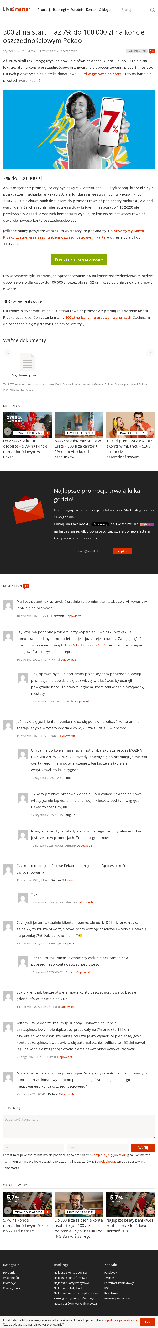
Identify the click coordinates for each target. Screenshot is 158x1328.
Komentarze (13, 586)
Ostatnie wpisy (15, 1185)
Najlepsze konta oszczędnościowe (76, 1293)
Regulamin (111, 1293)
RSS (106, 1288)
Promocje (44, 9)
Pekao (118, 384)
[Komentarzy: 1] (47, 433)
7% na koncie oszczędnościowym (32, 384)
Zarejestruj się (102, 1155)
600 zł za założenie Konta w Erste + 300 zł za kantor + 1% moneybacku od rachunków (78, 448)
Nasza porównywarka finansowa (75, 1303)
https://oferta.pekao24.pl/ (83, 645)
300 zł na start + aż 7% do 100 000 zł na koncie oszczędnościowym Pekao (73, 36)
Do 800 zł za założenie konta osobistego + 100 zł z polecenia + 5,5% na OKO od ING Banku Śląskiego (79, 1228)
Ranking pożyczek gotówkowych (75, 1298)
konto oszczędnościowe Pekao (92, 384)
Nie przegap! (12, 406)
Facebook (110, 1272)
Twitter (109, 1277)
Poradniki (77, 9)
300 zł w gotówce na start (99, 74)
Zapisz (122, 551)
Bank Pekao (63, 384)
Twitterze (123, 524)
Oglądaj (146, 524)
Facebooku (80, 524)
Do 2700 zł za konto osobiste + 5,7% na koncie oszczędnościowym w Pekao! (25, 448)
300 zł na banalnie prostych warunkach (98, 317)
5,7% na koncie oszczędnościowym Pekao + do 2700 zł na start (26, 1225)
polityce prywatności (122, 1320)
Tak (147, 1322)
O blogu (105, 9)
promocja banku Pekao (18, 389)
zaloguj (123, 1155)
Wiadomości (11, 1277)
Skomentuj (11, 1108)
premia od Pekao (135, 384)
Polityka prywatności (117, 1298)
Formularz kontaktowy (119, 1283)
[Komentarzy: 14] (152, 51)
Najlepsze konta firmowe (70, 1277)
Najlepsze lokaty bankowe (71, 1288)
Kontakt (91, 9)
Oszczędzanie (12, 1288)
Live (16, 9)
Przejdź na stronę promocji (77, 259)
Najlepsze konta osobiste (71, 1272)
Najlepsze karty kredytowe (72, 1283)
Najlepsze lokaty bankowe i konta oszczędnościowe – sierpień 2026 (129, 1225)
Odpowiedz (73, 616)
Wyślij (143, 1147)
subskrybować (106, 1161)
